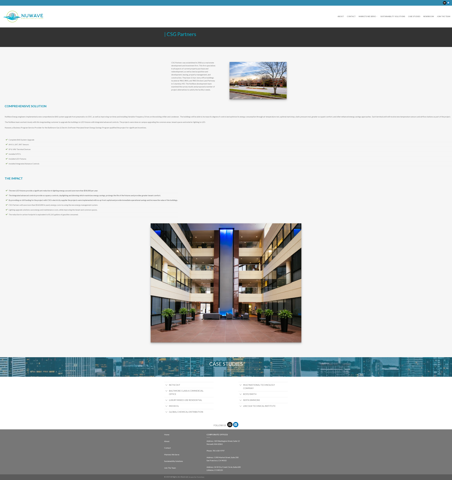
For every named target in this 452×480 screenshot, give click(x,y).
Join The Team (170, 468)
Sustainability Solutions (392, 16)
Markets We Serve (367, 16)
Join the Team (443, 16)
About (341, 16)
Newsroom (428, 16)
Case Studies (414, 16)
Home (166, 434)
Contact (351, 16)
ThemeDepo (200, 477)
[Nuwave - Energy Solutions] (23, 16)
